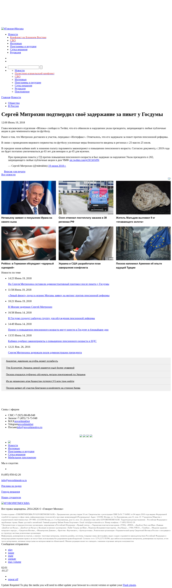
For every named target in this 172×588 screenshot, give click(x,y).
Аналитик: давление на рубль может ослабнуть (32, 361)
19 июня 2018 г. (57, 165)
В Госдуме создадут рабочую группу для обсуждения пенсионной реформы (51, 318)
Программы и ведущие (23, 46)
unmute (12, 558)
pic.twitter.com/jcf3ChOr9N (84, 160)
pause (11, 552)
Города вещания (10, 491)
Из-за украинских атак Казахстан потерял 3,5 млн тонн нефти (40, 381)
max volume (14, 561)
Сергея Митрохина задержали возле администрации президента (45, 352)
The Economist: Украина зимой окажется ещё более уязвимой (40, 367)
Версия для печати (14, 171)
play (10, 549)
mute (10, 555)
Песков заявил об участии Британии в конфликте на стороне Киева (43, 388)
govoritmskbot (22, 421)
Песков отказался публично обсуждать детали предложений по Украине (45, 374)
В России (13, 106)
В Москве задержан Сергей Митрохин (30, 306)
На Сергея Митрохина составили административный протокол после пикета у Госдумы (58, 284)
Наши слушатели (11, 497)
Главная (5, 97)
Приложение (22, 91)
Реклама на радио (11, 486)
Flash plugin (129, 585)
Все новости (8, 174)
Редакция (15, 52)
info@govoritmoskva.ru (29, 427)
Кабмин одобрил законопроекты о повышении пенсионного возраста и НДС (52, 341)
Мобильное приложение (22, 457)
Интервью (16, 43)
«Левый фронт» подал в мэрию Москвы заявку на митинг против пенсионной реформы (59, 295)
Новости (13, 34)
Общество (14, 103)
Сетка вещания (18, 49)
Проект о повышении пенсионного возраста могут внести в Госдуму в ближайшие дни (58, 329)
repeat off (13, 579)
